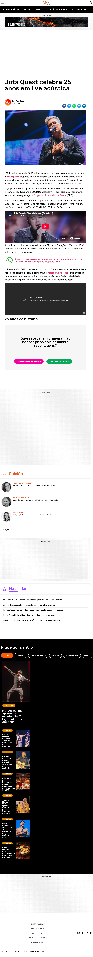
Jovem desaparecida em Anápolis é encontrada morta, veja (30, 605)
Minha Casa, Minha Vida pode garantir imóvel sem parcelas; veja (31, 615)
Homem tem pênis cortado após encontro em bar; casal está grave (33, 610)
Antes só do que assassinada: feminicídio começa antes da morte (35, 500)
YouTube (79, 183)
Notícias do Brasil (81, 9)
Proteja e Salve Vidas (57, 272)
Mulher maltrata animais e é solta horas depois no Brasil (32, 515)
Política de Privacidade (37, 938)
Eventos (9, 705)
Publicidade (37, 933)
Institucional (37, 924)
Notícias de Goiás (58, 9)
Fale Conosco (37, 929)
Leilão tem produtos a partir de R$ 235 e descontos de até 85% (31, 620)
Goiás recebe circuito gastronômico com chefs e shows (8, 852)
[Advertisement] (46, 47)
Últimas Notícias (10, 9)
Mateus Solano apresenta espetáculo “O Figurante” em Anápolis (12, 716)
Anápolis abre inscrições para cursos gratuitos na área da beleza (32, 600)
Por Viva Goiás (18, 101)
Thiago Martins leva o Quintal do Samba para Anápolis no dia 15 (7, 807)
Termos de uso (37, 942)
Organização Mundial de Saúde (50, 195)
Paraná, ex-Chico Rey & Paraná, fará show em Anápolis (7, 762)
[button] (64, 106)
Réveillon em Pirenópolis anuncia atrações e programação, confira (8, 784)
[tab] (7, 655)
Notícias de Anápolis (34, 9)
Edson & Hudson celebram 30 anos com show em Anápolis (7, 740)
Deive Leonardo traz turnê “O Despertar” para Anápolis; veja (7, 830)
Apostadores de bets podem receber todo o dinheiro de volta (34, 485)
